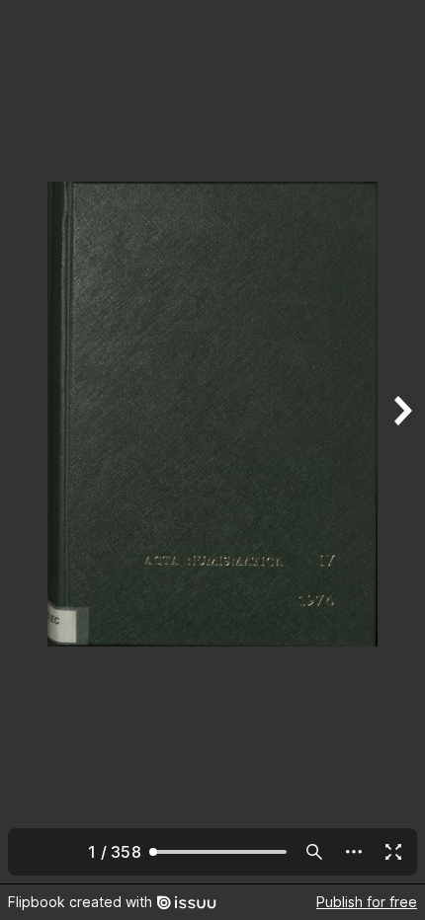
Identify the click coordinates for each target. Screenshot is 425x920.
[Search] (314, 852)
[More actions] (354, 852)
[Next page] (401, 441)
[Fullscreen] (393, 852)
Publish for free (366, 901)
